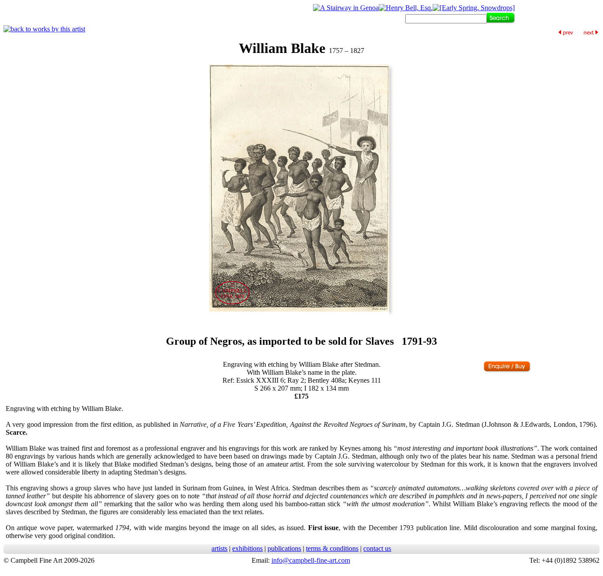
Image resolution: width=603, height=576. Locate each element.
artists (219, 548)
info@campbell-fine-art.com (310, 560)
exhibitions (247, 548)
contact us (377, 548)
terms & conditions (332, 548)
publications (284, 548)
